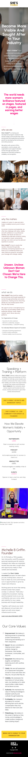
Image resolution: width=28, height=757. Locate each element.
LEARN (14, 463)
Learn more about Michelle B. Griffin (12, 616)
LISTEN (14, 452)
